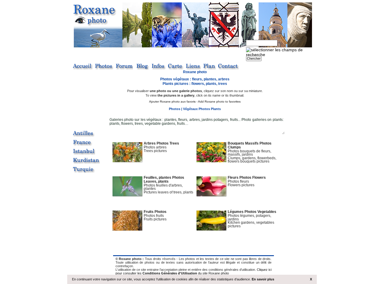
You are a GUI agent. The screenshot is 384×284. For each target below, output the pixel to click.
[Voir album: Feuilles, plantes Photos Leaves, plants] (127, 195)
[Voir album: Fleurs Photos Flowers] (211, 195)
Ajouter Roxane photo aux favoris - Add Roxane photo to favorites (195, 101)
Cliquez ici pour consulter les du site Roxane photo (194, 271)
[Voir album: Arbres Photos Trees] (127, 160)
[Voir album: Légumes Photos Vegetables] (211, 229)
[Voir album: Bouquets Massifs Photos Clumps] (211, 160)
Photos (174, 109)
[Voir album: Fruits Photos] (127, 229)
